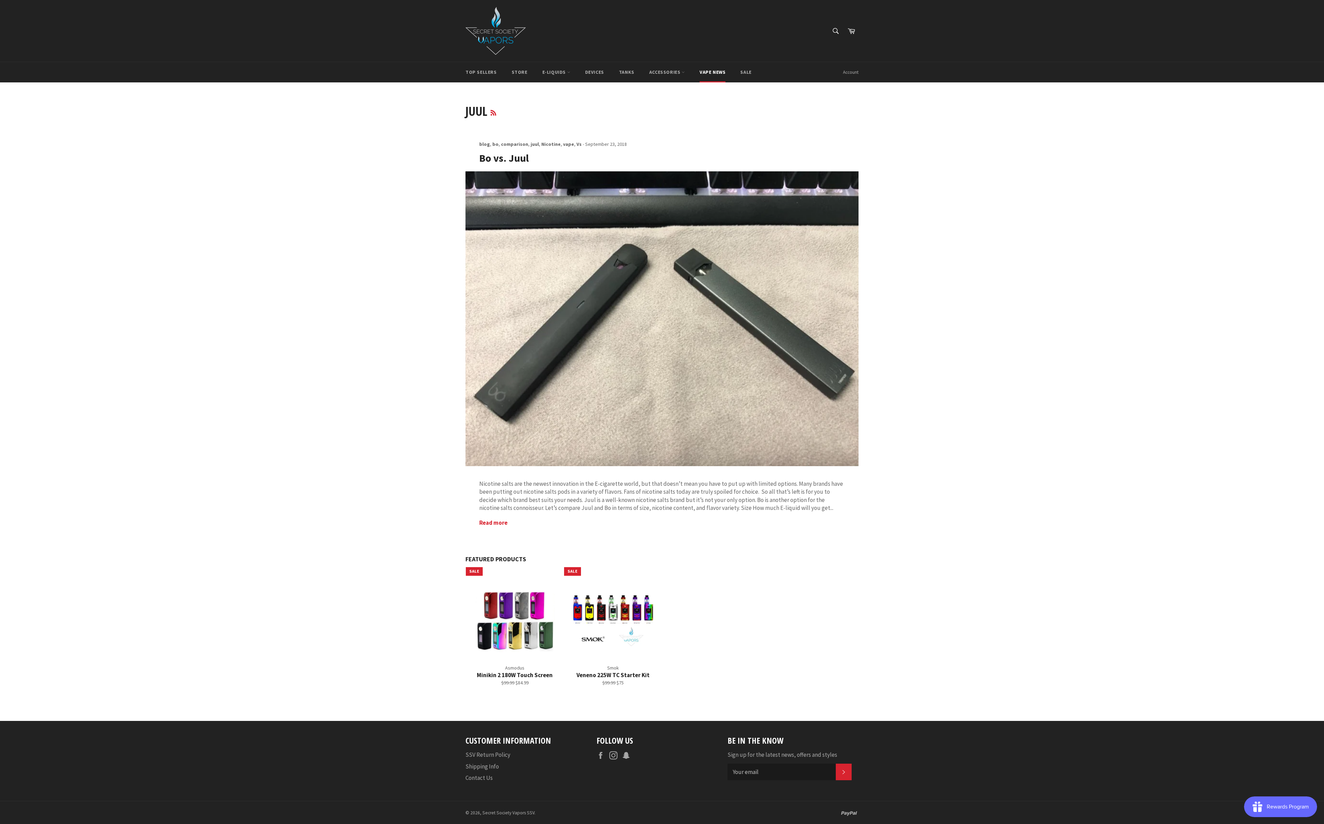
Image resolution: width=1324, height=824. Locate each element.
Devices (594, 72)
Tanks (626, 72)
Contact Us (479, 778)
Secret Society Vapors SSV (508, 813)
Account (851, 72)
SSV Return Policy (487, 754)
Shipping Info (482, 766)
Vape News (712, 72)
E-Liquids (554, 72)
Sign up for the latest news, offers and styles (782, 754)
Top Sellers (481, 72)
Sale (745, 72)
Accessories (665, 72)
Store (520, 72)
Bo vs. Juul (504, 157)
